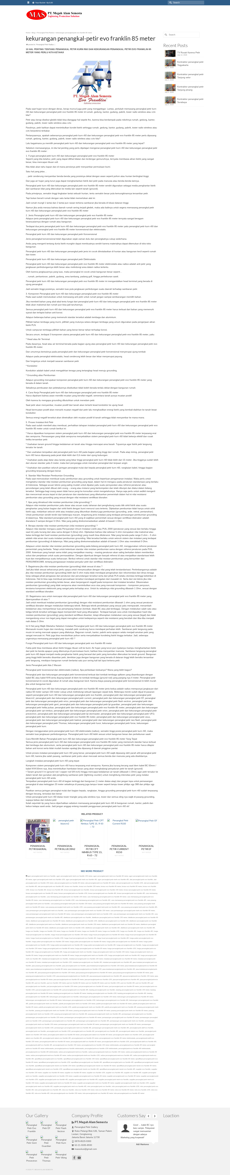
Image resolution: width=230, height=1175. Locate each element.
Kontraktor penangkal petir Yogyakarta (190, 63)
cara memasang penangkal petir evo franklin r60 (92, 900)
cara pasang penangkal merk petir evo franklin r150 (64, 907)
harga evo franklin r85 (145, 931)
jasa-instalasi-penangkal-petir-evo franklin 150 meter (105, 966)
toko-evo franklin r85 (42, 1093)
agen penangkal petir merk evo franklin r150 (49, 879)
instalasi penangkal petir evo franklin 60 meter (120, 959)
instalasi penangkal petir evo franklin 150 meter (86, 959)
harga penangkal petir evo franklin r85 (48, 952)
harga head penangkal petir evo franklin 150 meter (69, 935)
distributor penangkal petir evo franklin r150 (81, 921)
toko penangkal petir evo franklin (99, 1086)
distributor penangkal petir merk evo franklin (45, 924)
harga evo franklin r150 (111, 931)
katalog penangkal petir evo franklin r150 (102, 993)
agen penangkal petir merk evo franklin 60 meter (110, 876)
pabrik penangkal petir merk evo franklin (43, 1003)
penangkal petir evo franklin (36, 1031)
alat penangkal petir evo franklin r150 (129, 883)
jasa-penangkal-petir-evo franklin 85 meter (69, 979)
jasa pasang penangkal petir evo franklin (46, 966)
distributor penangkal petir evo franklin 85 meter (48, 921)
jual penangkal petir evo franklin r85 (75, 990)
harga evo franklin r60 (128, 931)
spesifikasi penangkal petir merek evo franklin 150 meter (55, 1066)
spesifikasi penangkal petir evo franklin (49, 1059)
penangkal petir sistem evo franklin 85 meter (96, 1035)
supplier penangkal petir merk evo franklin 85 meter (95, 1083)
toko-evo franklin (68, 1090)
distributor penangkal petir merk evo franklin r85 (138, 928)
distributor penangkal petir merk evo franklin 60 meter (121, 924)
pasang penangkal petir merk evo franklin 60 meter (92, 1010)
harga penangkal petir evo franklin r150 (121, 948)
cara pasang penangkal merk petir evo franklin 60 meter (113, 903)
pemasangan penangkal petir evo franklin (137, 1014)
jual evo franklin (40, 983)
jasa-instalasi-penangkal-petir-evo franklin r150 (85, 969)
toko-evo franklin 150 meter (85, 1090)
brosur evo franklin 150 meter (89, 886)
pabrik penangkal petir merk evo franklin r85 (120, 1007)
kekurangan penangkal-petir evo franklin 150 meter (98, 997)
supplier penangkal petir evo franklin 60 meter (89, 1076)
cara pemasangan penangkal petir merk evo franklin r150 (91, 914)
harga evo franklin (32, 931)
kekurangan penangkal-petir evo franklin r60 (112, 1000)
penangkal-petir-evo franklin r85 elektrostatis (42, 1052)
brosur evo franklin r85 (55, 890)
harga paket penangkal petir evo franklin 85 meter (125, 941)
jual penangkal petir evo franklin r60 (48, 990)
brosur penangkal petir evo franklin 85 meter (42, 893)
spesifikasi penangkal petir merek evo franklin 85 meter (136, 1066)
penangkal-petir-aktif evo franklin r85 (39, 1045)
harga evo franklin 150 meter (50, 931)
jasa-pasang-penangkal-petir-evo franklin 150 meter (56, 972)
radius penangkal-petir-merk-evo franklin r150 (83, 1055)
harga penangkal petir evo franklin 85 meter (91, 948)
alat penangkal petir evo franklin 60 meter (69, 883)
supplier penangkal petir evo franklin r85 (83, 1079)
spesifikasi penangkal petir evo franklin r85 (118, 1062)
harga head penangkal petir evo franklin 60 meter (106, 935)
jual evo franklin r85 (143, 983)
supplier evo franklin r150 (96, 1072)
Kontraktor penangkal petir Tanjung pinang (190, 88)
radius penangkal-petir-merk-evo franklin (73, 1052)
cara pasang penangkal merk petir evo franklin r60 (102, 907)
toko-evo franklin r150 (142, 1090)
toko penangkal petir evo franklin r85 (48, 1090)
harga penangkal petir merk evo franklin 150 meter (111, 952)
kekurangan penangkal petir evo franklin (64, 997)
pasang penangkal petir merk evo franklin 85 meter (129, 1010)
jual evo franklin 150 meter (56, 983)
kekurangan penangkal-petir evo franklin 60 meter (135, 997)
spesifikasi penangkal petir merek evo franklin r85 (117, 1069)
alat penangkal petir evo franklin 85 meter (100, 883)
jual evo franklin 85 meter (95, 983)
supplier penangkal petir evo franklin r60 (53, 1079)
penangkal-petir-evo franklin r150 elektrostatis (101, 1048)
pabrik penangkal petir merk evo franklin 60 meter (114, 1003)
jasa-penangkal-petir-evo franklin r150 (98, 979)
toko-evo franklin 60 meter (104, 1090)
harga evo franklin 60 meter (71, 931)
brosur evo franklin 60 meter (111, 886)
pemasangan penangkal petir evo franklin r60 (58, 1021)
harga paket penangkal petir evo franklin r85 (100, 945)
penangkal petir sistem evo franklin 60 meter (63, 1035)
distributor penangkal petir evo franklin (77, 917)
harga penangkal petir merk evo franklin (77, 952)
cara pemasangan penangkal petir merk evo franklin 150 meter (87, 910)
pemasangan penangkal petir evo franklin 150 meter (45, 1017)
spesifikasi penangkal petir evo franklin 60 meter (117, 1059)
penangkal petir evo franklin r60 (83, 1031)
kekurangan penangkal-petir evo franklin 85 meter (44, 1000)
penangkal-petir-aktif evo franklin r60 (143, 1041)
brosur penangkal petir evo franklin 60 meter (140, 890)
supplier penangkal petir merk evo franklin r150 (132, 1083)
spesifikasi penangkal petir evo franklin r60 (86, 1062)
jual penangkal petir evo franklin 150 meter (62, 986)
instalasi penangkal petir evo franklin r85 (117, 962)
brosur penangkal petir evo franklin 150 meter (106, 890)
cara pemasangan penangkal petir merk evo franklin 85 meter (48, 914)
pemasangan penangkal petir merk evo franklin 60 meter (78, 1024)
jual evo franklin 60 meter (76, 983)
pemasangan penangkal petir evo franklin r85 (92, 1021)
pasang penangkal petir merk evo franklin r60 (70, 1014)
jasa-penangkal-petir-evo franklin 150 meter (138, 976)
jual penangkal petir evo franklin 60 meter (93, 986)
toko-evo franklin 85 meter (124, 1090)
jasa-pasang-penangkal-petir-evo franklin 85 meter (131, 972)
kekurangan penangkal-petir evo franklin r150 (79, 1000)
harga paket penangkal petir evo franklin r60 (67, 945)
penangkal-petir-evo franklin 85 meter (133, 1045)
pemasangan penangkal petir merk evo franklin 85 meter (120, 1024)
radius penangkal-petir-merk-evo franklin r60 (116, 1055)
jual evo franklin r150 (112, 983)
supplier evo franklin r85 (132, 1072)
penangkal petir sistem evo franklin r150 (127, 1035)
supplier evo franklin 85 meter (75, 1072)
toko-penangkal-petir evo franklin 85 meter (129, 1093)
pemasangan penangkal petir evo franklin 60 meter (82, 1017)
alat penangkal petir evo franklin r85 (51, 886)
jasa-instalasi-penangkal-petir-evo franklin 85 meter (49, 969)
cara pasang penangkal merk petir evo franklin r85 (139, 907)
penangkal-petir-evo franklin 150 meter (67, 1045)
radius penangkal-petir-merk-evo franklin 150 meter (106, 1052)
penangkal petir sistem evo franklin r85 (57, 1038)
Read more (38, 856)
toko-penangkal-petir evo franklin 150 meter (66, 1093)
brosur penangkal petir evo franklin (76, 890)
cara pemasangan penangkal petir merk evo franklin (44, 910)
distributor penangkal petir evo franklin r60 (113, 921)
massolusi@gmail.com (86, 1149)
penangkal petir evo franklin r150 (59, 1031)
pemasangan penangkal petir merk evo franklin (127, 1021)
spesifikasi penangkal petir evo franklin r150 (54, 1062)
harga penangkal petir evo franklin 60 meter (58, 948)
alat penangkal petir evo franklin (141, 879)
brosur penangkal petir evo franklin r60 (102, 893)
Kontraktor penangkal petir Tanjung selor (190, 76)
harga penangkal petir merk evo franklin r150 (91, 955)
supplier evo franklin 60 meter (53, 1072)
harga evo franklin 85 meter (92, 931)
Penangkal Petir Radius (45, 44)
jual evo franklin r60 (128, 983)
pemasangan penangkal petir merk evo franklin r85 (110, 1028)
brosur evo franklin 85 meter (132, 886)
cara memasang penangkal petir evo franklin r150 (56, 900)
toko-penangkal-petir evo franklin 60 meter (98, 1093)
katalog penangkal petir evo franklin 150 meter (132, 990)
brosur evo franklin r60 (38, 890)
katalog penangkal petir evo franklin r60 (132, 993)
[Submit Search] (170, 3)
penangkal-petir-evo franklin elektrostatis (69, 1048)
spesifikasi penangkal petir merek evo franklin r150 (44, 1069)
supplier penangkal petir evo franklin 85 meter (123, 1076)
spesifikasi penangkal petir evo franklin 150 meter (81, 1059)
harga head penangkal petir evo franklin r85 (113, 938)
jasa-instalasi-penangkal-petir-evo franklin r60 (118, 969)
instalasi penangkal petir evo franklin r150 (57, 962)
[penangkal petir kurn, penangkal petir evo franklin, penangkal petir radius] (54, 14)
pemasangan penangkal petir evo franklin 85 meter (120, 1017)
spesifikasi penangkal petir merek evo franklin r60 (81, 1069)
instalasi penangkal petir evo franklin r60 (87, 962)
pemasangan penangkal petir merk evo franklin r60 (72, 1028)
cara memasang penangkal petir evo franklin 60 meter (106, 897)
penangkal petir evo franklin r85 (106, 1031)
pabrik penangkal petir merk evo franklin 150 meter (77, 1003)
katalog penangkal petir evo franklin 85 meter (70, 993)
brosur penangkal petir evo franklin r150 (73, 893)
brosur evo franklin (71, 886)
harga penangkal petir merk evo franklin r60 (124, 955)
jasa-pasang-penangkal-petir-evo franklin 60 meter (94, 972)
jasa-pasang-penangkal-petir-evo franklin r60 (72, 976)
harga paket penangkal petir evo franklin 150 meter (50, 941)
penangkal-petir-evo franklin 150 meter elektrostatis (100, 1045)
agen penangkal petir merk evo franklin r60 (81, 879)
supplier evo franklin (143, 1069)
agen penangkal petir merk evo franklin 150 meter (74, 876)
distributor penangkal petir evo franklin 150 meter (109, 917)
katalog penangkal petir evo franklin (102, 990)
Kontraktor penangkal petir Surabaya (190, 100)
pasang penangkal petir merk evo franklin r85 (104, 1014)
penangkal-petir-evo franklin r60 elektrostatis (134, 1048)
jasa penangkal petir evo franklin (74, 966)
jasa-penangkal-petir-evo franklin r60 (126, 979)
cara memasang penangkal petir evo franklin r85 (128, 900)
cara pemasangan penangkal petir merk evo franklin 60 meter (132, 910)
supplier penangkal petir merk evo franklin (114, 1079)
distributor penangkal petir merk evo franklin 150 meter (81, 924)
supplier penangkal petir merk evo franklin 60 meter (58, 1083)
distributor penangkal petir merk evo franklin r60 (102, 928)
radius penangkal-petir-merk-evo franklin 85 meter (48, 1055)
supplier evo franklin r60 (114, 1072)
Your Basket (44, 2)
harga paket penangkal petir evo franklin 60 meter (88, 941)
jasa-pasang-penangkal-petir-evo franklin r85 (106, 976)
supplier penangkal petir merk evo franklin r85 (70, 1086)
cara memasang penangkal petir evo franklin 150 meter (67, 897)
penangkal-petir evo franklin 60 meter (85, 1038)
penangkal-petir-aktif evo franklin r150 (115, 1041)
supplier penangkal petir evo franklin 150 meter (55, 1076)
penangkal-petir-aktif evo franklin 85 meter (86, 1041)
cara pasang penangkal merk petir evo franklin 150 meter (71, 903)
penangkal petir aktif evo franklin (141, 1028)
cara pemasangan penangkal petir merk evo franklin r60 (133, 914)
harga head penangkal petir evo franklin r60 (80, 938)
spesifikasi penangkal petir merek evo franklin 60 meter (96, 1066)
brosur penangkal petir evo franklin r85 (131, 893)
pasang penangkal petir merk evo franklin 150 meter (54, 1010)
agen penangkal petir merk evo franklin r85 (113, 879)
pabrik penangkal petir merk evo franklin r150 (55, 1007)
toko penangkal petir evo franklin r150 (125, 1086)
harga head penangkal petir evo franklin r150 (47, 938)
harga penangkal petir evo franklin (129, 945)
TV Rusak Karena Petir (188, 52)
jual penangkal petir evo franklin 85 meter (124, 986)
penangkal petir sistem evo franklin (131, 1031)
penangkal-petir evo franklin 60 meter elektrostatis (117, 1038)
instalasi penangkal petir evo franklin (55, 959)
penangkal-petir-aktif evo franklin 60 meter (55, 1041)
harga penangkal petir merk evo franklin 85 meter (56, 955)
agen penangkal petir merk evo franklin (41, 876)
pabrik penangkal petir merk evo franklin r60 (88, 1007)
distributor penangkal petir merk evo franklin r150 (66, 928)
